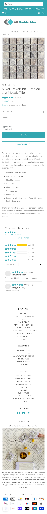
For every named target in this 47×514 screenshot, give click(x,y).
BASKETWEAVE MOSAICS (23, 376)
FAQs (23, 319)
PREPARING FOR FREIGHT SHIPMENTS (23, 331)
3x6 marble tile (11, 485)
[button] (7, 98)
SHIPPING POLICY (23, 328)
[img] (17, 272)
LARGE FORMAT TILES (23, 396)
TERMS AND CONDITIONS (23, 325)
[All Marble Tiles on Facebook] (18, 413)
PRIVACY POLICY (23, 322)
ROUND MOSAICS (23, 381)
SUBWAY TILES (23, 393)
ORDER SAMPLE (23, 144)
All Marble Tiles (23, 495)
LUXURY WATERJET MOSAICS (23, 356)
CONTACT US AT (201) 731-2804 (23, 316)
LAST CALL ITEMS (23, 350)
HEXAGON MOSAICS (23, 384)
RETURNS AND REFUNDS (23, 333)
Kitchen (5, 472)
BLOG (23, 339)
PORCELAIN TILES (23, 362)
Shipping (5, 105)
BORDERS (23, 402)
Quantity (5, 117)
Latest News (23, 421)
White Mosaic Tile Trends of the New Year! (23, 426)
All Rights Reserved (35, 495)
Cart (43, 13)
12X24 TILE (23, 387)
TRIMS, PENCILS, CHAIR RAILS (23, 399)
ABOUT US (23, 313)
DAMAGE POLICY (23, 336)
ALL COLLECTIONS (23, 353)
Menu (7, 13)
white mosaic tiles (30, 485)
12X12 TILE (23, 390)
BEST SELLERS (14, 32)
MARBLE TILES (23, 359)
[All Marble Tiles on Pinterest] (23, 413)
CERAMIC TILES (23, 365)
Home (4, 32)
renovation (11, 472)
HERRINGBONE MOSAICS (23, 379)
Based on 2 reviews (13, 235)
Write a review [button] (23, 238)
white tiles (20, 485)
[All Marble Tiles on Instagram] (28, 413)
